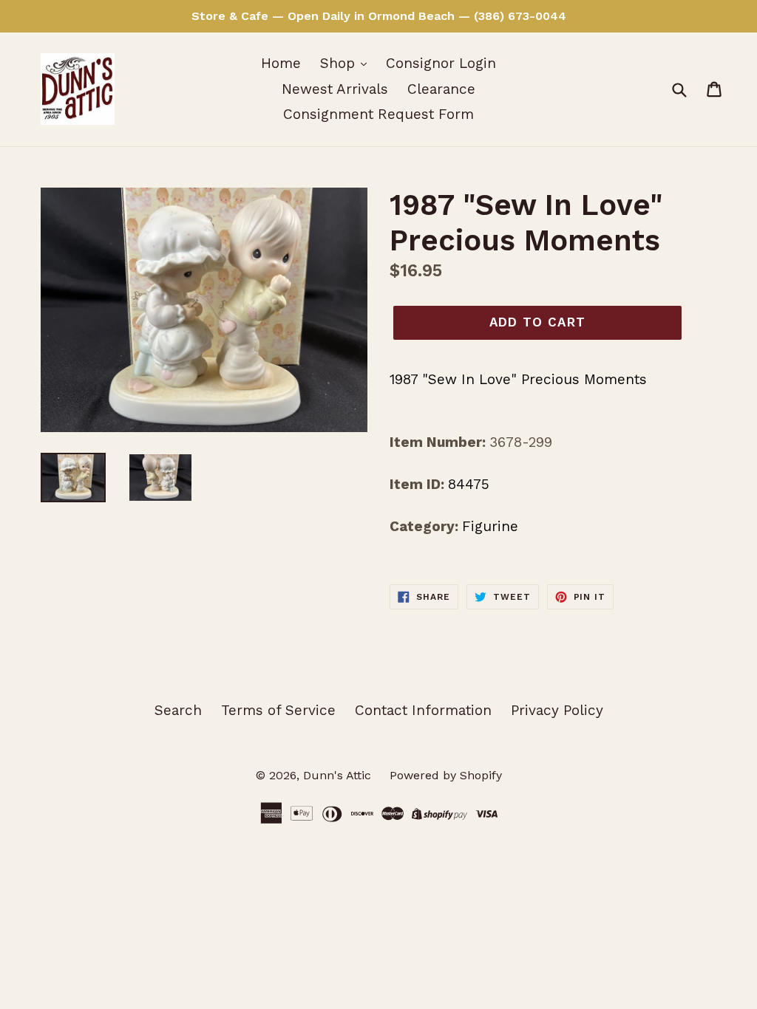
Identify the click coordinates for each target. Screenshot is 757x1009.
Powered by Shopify (446, 775)
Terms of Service (278, 710)
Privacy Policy (557, 710)
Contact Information (423, 710)
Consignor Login (441, 63)
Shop (339, 63)
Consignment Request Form (378, 114)
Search (178, 710)
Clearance (441, 89)
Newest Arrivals (335, 89)
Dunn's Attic (339, 775)
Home (281, 63)
